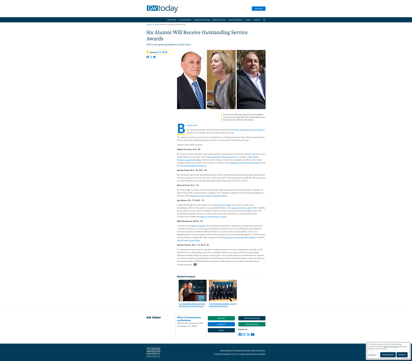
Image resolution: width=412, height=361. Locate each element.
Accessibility (226, 354)
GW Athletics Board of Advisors (193, 166)
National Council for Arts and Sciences (246, 163)
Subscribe (258, 8)
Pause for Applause (235, 20)
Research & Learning (202, 20)
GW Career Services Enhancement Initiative (238, 237)
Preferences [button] (372, 355)
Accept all (402, 355)
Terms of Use (235, 354)
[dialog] (388, 350)
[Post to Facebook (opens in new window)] (147, 57)
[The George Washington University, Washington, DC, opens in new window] (153, 352)
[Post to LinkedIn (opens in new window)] (154, 57)
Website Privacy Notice (258, 350)
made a (235, 208)
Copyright (242, 354)
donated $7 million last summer (224, 157)
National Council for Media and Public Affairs (208, 196)
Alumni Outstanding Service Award (248, 130)
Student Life (171, 20)
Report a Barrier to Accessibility (255, 354)
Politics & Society (219, 20)
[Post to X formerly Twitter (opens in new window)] (151, 57)
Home (149, 24)
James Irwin (192, 125)
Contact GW (218, 354)
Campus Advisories (226, 350)
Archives (257, 20)
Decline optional (388, 355)
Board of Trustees (224, 205)
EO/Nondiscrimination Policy (241, 350)
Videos (248, 20)
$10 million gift (244, 208)
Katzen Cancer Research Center (213, 217)
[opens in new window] (240, 336)
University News (185, 20)
